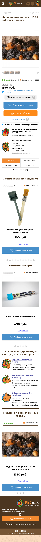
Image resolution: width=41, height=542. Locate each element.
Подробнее (23, 244)
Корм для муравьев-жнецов (20, 316)
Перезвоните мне (22, 519)
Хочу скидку (18, 119)
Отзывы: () (15, 80)
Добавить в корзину (22, 105)
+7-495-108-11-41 (10, 509)
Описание (11, 161)
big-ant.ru (20, 531)
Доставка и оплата (11, 165)
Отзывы (30, 165)
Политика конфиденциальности (20, 524)
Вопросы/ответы (20, 170)
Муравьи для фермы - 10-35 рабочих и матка (20, 468)
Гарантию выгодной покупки (22, 361)
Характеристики (29, 161)
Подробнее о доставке (20, 153)
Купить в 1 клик (23, 113)
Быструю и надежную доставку (22, 376)
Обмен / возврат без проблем (22, 394)
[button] (38, 73)
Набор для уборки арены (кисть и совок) (20, 231)
